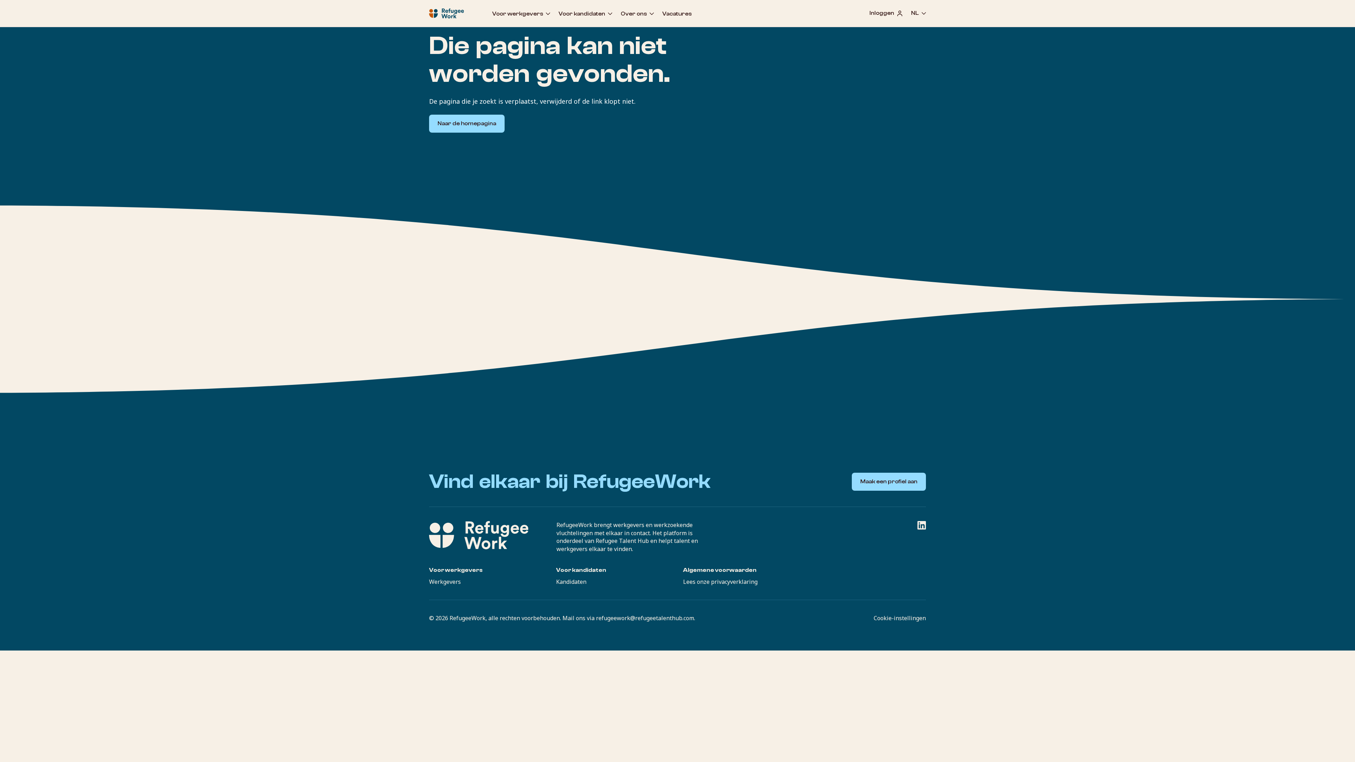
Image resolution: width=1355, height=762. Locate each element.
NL (915, 13)
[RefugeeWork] (478, 535)
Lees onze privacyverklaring (720, 582)
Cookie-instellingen (900, 618)
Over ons (634, 14)
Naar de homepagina (467, 123)
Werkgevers (445, 582)
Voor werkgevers (517, 14)
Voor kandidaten (582, 14)
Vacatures (677, 14)
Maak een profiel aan (888, 481)
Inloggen (881, 13)
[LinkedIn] (921, 525)
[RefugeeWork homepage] (446, 13)
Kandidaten (571, 582)
